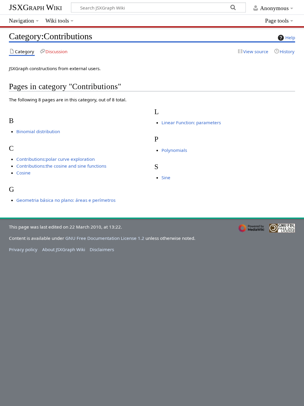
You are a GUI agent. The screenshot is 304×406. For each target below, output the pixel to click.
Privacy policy (23, 249)
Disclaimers (102, 249)
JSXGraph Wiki (35, 7)
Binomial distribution (38, 131)
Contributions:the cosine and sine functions (61, 166)
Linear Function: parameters (191, 122)
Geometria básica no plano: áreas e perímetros (65, 200)
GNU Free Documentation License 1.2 (104, 238)
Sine (166, 177)
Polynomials (174, 150)
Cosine (23, 173)
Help (290, 37)
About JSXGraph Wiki (63, 249)
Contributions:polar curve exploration (55, 159)
